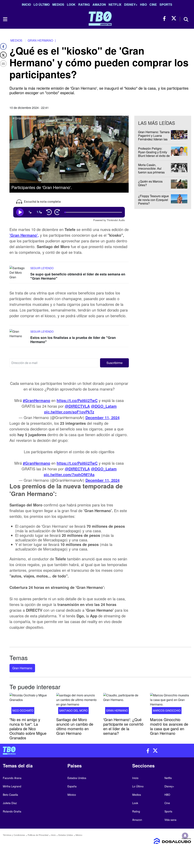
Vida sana (170, 820)
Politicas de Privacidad (38, 834)
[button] (114, 362)
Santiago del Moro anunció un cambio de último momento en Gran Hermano (74, 726)
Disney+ (130, 4)
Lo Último (42, 4)
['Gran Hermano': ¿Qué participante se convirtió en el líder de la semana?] (123, 704)
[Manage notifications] (185, 836)
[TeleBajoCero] (48, 751)
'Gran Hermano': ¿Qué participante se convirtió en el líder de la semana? (123, 726)
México (71, 795)
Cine (153, 4)
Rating (84, 4)
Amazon (99, 4)
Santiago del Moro (73, 710)
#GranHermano (36, 400)
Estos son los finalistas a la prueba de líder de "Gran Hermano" (73, 339)
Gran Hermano (22, 668)
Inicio (26, 4)
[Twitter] (3, 55)
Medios (58, 4)
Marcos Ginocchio (167, 710)
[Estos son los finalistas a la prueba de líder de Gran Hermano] (18, 336)
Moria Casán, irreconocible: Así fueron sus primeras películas (151, 170)
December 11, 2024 (102, 417)
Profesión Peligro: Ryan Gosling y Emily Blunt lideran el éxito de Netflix (154, 154)
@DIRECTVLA (77, 406)
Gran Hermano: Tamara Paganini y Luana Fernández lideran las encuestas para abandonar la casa (154, 139)
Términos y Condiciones (14, 834)
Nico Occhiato (22, 710)
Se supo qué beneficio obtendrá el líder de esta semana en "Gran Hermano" (77, 276)
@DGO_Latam (104, 406)
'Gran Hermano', (24, 235)
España (72, 786)
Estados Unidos (76, 778)
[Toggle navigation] (5, 19)
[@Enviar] (3, 63)
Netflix (115, 4)
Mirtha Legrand (12, 786)
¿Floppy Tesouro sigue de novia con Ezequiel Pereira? (153, 200)
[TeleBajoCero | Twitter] (173, 18)
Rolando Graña (12, 811)
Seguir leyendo (42, 268)
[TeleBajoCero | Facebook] (165, 18)
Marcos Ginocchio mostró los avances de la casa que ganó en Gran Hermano (169, 726)
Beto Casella (10, 795)
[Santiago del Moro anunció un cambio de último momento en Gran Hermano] (76, 704)
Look (71, 4)
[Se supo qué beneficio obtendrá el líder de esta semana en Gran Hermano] (18, 273)
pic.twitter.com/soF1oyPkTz (69, 411)
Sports (166, 4)
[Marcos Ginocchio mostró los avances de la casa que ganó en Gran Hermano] (170, 704)
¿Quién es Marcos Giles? (150, 183)
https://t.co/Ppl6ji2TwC (77, 400)
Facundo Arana (12, 778)
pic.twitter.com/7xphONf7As (69, 474)
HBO (143, 4)
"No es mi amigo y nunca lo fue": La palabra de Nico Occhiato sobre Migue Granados (27, 728)
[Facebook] (3, 46)
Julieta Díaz (10, 803)
